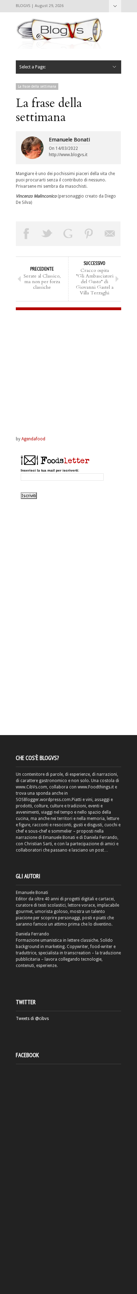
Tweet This (47, 233)
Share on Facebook (26, 233)
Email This (109, 233)
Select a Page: (115, 6)
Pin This (89, 233)
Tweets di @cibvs (32, 1018)
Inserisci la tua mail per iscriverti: (50, 470)
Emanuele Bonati (69, 139)
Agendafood (33, 438)
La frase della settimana (37, 86)
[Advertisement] (60, 366)
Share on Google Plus (68, 233)
